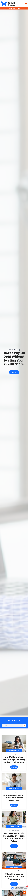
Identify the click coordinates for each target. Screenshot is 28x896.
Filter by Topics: (13, 720)
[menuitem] (14, 8)
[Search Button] (22, 3)
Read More (14, 372)
